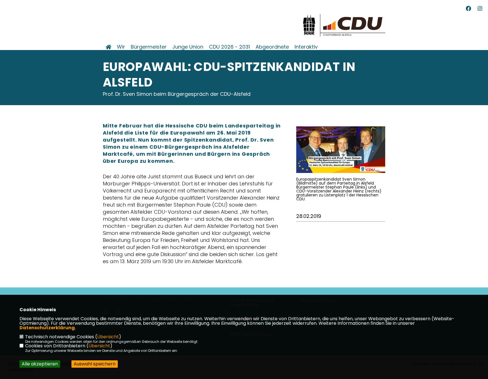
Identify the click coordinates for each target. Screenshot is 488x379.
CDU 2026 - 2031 (229, 46)
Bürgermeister (149, 46)
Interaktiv (306, 46)
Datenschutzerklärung (47, 327)
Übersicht (108, 336)
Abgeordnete (272, 46)
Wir (121, 46)
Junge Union (187, 46)
